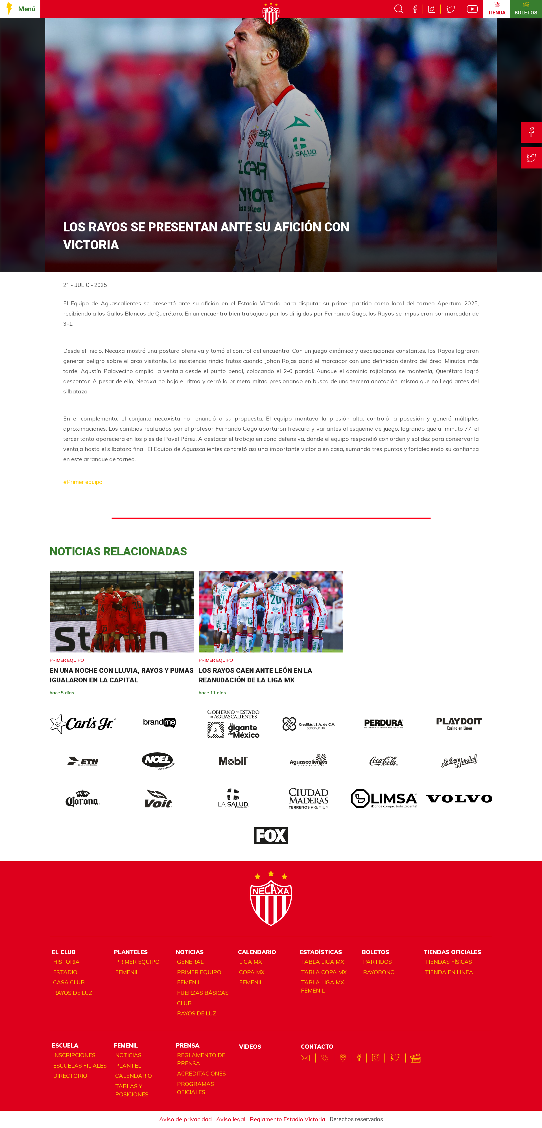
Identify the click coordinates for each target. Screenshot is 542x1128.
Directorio (70, 1075)
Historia (66, 961)
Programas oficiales (195, 1088)
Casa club (69, 982)
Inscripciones (74, 1055)
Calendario (133, 1075)
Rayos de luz (72, 992)
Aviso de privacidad (185, 1119)
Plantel (128, 1065)
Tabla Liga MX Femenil (322, 986)
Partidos (377, 961)
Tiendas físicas (448, 961)
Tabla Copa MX (324, 972)
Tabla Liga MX (322, 961)
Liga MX (250, 961)
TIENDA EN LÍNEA (449, 972)
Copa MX (252, 972)
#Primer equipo (82, 482)
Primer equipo (137, 961)
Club (184, 1003)
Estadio (65, 972)
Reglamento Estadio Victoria (287, 1119)
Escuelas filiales (80, 1065)
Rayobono (379, 972)
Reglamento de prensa (201, 1059)
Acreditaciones (201, 1073)
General (190, 961)
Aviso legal (230, 1119)
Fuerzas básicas (203, 992)
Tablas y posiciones (131, 1090)
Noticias (128, 1055)
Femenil (127, 972)
